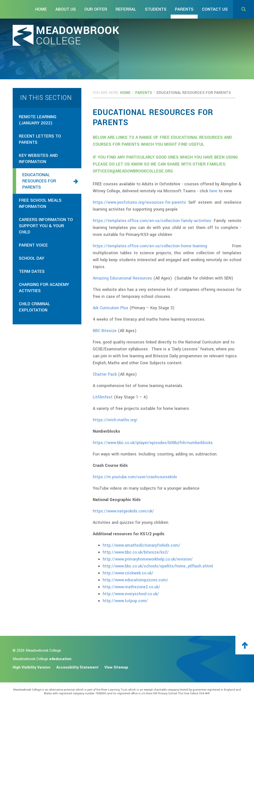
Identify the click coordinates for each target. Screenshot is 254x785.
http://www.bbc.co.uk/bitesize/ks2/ (136, 552)
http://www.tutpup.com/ (125, 601)
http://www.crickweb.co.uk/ (128, 573)
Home (125, 92)
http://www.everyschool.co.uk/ (131, 594)
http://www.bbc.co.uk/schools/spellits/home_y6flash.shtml (158, 566)
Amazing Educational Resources (122, 278)
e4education (60, 659)
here (214, 191)
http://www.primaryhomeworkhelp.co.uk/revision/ (148, 559)
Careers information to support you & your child (46, 226)
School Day (31, 258)
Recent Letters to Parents (40, 139)
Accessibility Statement (77, 667)
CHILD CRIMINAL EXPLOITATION (34, 307)
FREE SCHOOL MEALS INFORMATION (40, 203)
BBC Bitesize (105, 331)
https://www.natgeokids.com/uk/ (123, 511)
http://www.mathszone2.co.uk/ (131, 587)
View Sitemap (116, 667)
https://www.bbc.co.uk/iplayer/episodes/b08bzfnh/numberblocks (153, 443)
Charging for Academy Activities (44, 287)
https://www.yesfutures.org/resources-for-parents (139, 202)
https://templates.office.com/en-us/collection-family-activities (152, 221)
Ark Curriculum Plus (110, 308)
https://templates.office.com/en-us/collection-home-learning (150, 246)
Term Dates (32, 271)
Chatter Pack (105, 374)
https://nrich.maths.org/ (115, 420)
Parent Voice (33, 245)
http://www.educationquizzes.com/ (135, 580)
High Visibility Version (31, 667)
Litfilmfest (103, 397)
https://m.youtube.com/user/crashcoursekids (135, 477)
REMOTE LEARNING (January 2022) (37, 120)
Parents (143, 92)
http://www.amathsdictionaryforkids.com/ (141, 545)
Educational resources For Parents (194, 92)
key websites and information (38, 158)
